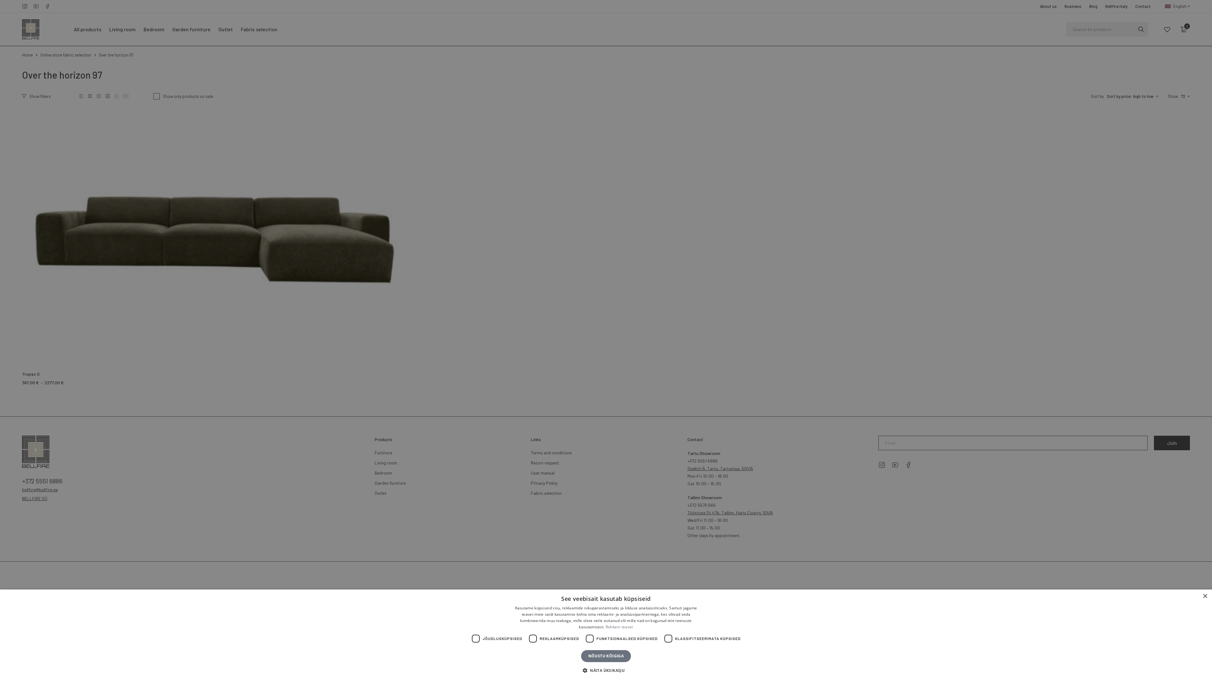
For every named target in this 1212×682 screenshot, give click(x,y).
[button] (606, 670)
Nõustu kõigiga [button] (606, 656)
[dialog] (606, 341)
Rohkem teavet (619, 627)
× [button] (1205, 596)
